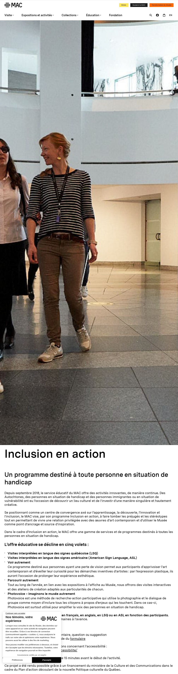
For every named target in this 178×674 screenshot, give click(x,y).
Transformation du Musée (161, 5)
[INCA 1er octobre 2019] (89, 232)
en (170, 15)
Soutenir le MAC (139, 5)
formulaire (77, 639)
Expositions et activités (37, 15)
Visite (8, 15)
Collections (69, 15)
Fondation (115, 15)
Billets (123, 5)
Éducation (92, 15)
